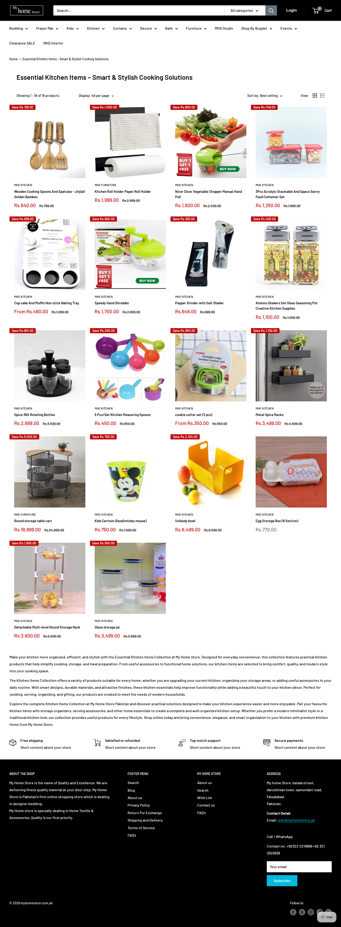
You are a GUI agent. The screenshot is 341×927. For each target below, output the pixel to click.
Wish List (204, 797)
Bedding (16, 28)
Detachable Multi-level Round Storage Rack (47, 627)
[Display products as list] (322, 95)
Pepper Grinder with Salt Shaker (199, 303)
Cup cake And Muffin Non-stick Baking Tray (46, 303)
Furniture (194, 28)
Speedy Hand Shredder (112, 303)
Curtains (120, 28)
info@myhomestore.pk (296, 820)
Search (133, 782)
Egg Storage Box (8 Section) (277, 521)
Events (286, 28)
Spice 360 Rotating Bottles (34, 415)
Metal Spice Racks (269, 415)
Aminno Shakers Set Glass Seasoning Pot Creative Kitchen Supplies (287, 305)
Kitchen (93, 28)
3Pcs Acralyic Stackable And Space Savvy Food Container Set (288, 194)
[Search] (271, 10)
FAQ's (132, 835)
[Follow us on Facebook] (293, 912)
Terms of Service (141, 827)
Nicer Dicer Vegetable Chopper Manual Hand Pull (208, 194)
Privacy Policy (139, 805)
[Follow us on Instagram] (311, 912)
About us (135, 797)
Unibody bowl (185, 521)
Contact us (206, 805)
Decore (146, 28)
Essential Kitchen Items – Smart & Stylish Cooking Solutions (66, 59)
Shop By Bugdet (254, 28)
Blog (131, 790)
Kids (70, 28)
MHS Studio (224, 28)
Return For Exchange (145, 812)
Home (13, 59)
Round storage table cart (33, 521)
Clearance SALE (22, 43)
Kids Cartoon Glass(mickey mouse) (121, 521)
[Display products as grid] (315, 95)
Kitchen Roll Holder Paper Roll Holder (123, 191)
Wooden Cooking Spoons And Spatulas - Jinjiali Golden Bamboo (49, 194)
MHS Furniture (105, 185)
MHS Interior (53, 43)
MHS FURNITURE (25, 514)
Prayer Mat (44, 28)
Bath (169, 28)
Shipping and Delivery (145, 820)
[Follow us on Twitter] (302, 912)
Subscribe (282, 880)
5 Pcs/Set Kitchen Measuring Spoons (123, 415)
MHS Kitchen (23, 185)
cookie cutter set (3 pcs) (193, 415)
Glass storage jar (107, 627)
